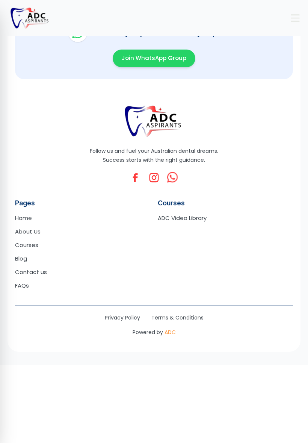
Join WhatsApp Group (154, 58)
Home (23, 218)
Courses (26, 245)
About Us (28, 231)
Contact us (31, 272)
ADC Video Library (182, 218)
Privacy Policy (122, 317)
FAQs (22, 285)
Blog (21, 258)
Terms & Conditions (177, 317)
